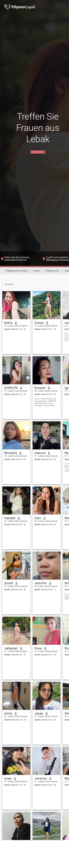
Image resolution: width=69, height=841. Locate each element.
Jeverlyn (40, 778)
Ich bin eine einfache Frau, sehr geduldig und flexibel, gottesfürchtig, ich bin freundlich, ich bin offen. (45, 402)
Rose (38, 648)
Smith (8, 583)
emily (8, 713)
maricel (40, 453)
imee (8, 778)
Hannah (9, 518)
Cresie (39, 323)
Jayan (38, 713)
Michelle (10, 453)
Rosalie (40, 388)
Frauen (36, 270)
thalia (8, 323)
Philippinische (52, 270)
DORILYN (11, 388)
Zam (37, 518)
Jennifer (40, 583)
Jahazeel (11, 648)
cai (67, 323)
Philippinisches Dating (16, 270)
